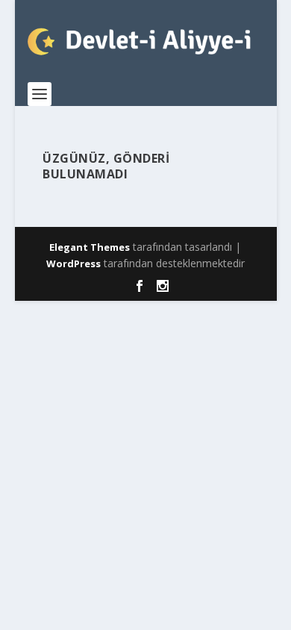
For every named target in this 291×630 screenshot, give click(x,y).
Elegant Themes (89, 247)
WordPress (73, 263)
